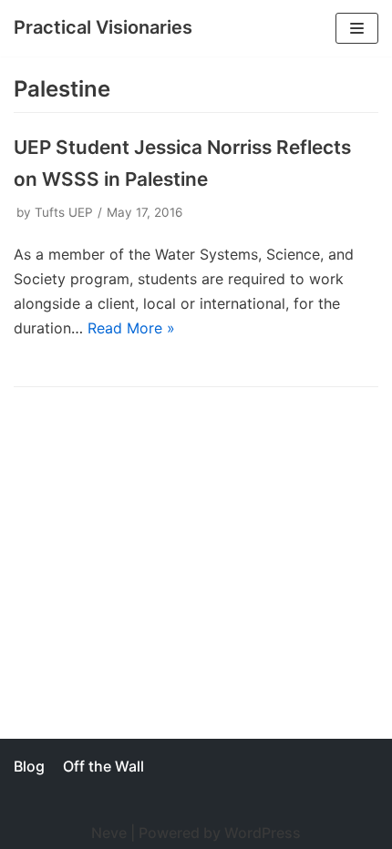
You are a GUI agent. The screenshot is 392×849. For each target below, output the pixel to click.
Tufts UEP (64, 212)
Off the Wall (103, 766)
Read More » (131, 328)
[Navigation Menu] (356, 28)
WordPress (262, 832)
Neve (109, 832)
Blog (29, 766)
